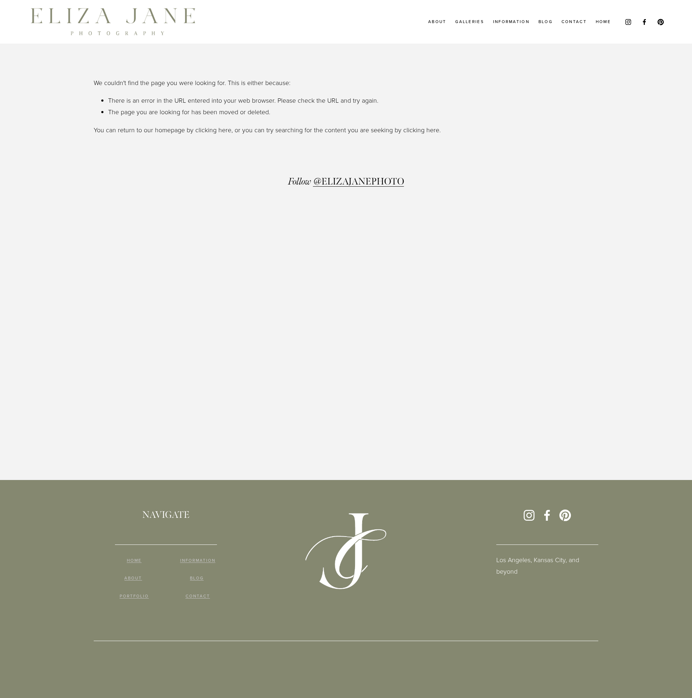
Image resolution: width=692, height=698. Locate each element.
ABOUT (133, 578)
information (511, 22)
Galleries (469, 22)
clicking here (213, 129)
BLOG (197, 578)
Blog (545, 22)
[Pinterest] (660, 22)
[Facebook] (644, 22)
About (437, 22)
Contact (574, 22)
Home (603, 22)
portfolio (134, 596)
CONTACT (198, 596)
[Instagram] (628, 22)
